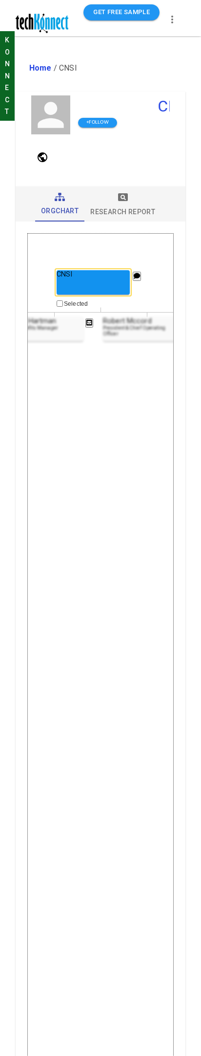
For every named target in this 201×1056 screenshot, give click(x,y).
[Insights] (137, 276)
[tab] (59, 204)
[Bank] (42, 157)
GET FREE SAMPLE (121, 12)
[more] (172, 19)
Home (40, 68)
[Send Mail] (89, 323)
